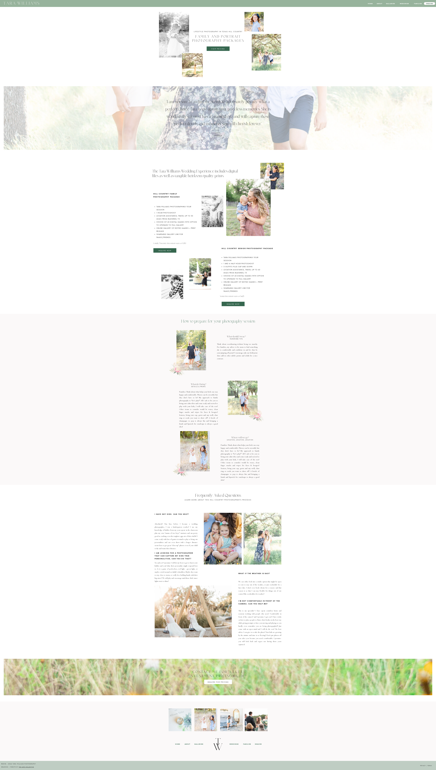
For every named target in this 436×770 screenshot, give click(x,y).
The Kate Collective (26, 767)
